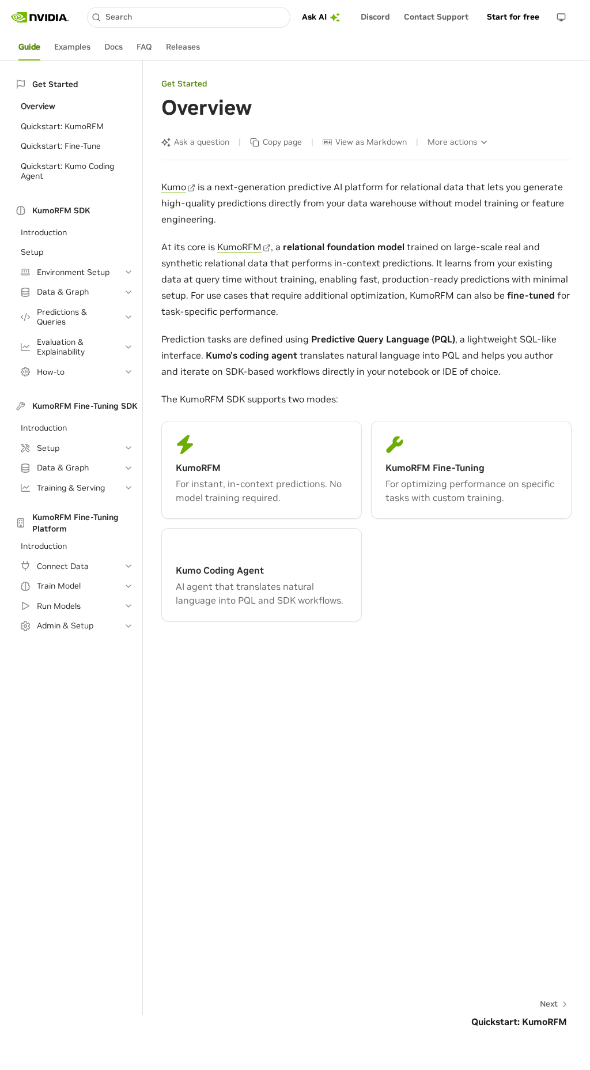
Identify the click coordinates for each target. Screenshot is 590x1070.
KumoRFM (239, 247)
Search (118, 17)
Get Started (184, 83)
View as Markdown (371, 142)
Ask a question (201, 142)
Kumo (173, 187)
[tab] (29, 47)
